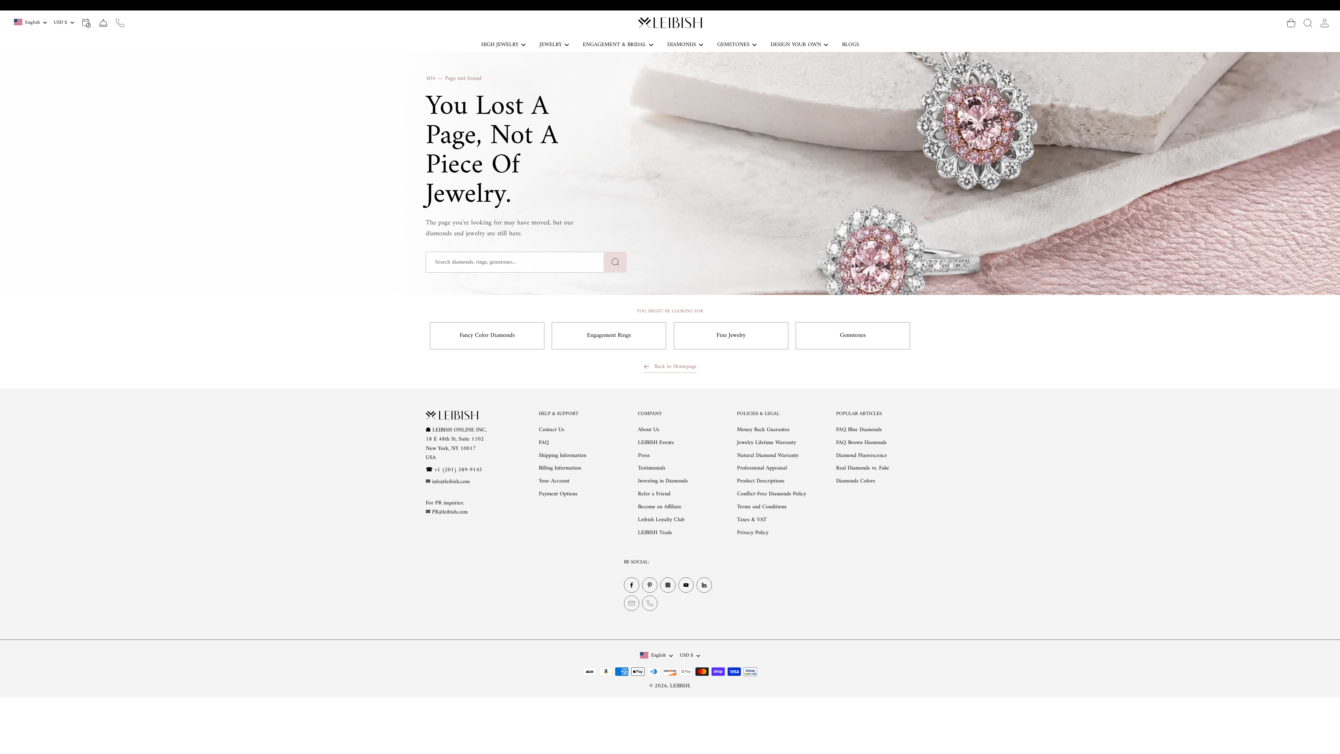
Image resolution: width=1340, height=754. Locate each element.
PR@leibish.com (450, 512)
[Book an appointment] (86, 22)
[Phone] (649, 603)
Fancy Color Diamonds (487, 335)
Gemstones (853, 335)
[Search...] (1308, 22)
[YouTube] (686, 585)
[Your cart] (1291, 22)
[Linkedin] (704, 585)
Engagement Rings (609, 335)
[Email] (631, 603)
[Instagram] (668, 585)
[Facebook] (631, 585)
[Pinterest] (649, 585)
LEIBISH (680, 686)
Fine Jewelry (731, 335)
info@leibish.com (451, 482)
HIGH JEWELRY (500, 45)
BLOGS (850, 45)
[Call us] (120, 22)
